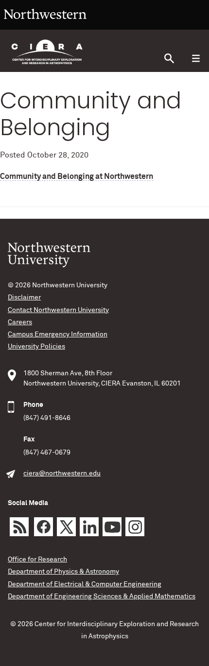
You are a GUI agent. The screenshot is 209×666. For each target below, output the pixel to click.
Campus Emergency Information (57, 334)
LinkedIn (89, 526)
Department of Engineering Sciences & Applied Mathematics (101, 596)
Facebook (43, 526)
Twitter (66, 526)
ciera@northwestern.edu (62, 473)
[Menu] (195, 58)
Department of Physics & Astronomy (63, 571)
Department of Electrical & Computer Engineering (84, 584)
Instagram (134, 526)
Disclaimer (24, 297)
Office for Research (37, 559)
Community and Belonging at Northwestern (76, 176)
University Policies (36, 346)
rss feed (19, 526)
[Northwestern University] (45, 25)
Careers (20, 322)
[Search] (169, 58)
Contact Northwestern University (58, 310)
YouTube (112, 526)
